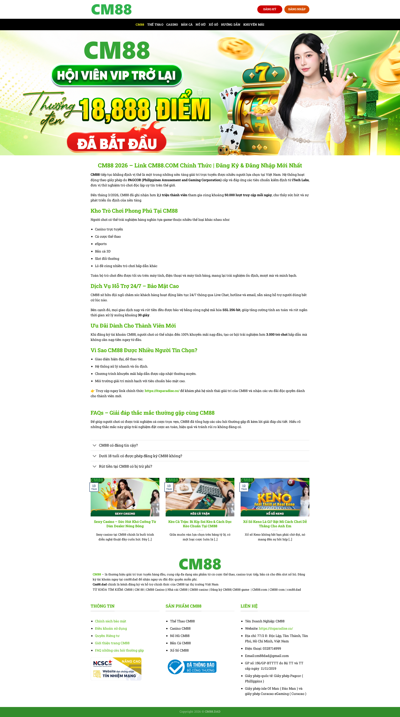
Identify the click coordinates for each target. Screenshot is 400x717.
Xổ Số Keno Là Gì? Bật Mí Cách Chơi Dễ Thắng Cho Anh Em (275, 523)
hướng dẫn (230, 24)
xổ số (213, 24)
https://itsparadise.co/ (162, 390)
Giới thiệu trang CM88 (112, 643)
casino (172, 24)
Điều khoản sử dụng (111, 628)
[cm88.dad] (111, 9)
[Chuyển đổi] (95, 445)
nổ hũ (201, 24)
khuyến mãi (253, 24)
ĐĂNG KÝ (269, 9)
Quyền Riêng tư (107, 635)
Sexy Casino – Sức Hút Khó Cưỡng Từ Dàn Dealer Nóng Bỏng (125, 523)
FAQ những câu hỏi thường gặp (119, 650)
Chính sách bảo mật (110, 621)
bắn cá (187, 24)
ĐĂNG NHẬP (297, 9)
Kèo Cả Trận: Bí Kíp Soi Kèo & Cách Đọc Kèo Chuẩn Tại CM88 (200, 523)
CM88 (140, 24)
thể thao (155, 24)
